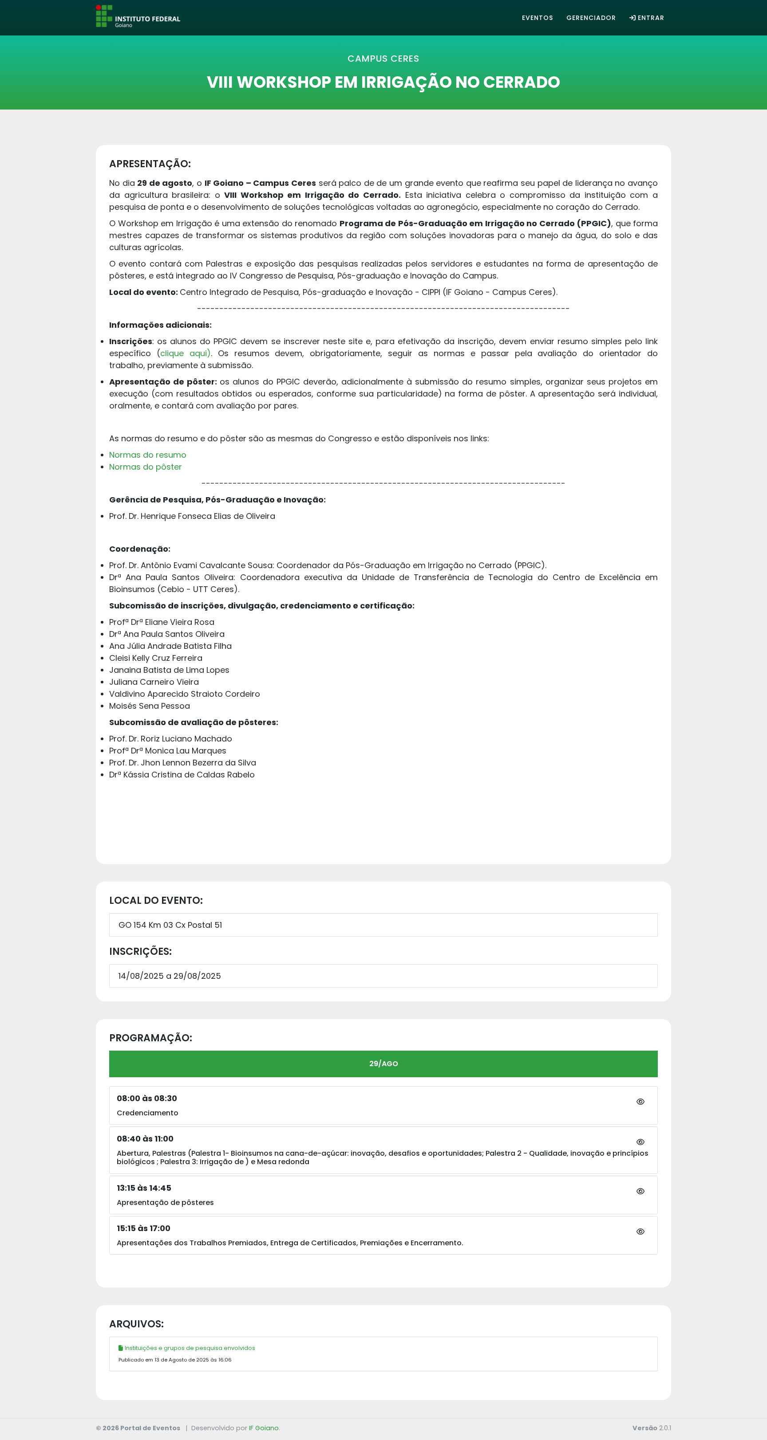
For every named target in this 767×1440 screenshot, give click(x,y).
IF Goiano (264, 1428)
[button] (640, 1102)
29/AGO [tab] (383, 1064)
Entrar (651, 17)
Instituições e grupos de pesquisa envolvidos (190, 1348)
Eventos (537, 17)
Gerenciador (591, 17)
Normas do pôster (145, 466)
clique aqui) (185, 353)
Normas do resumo (147, 454)
